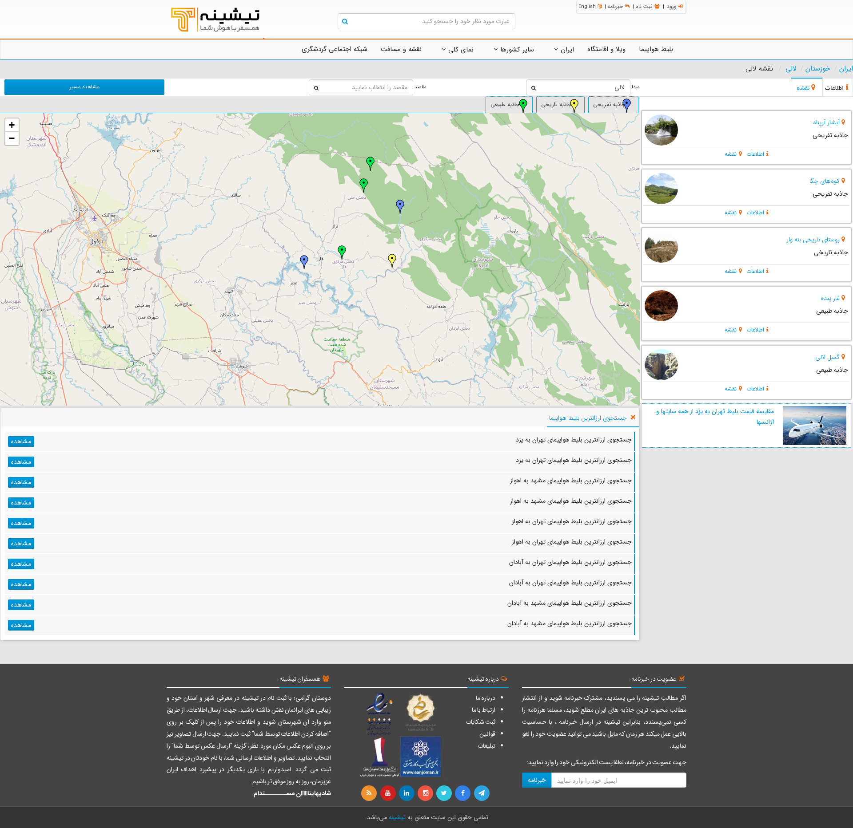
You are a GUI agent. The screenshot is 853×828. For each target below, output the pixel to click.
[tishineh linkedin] (407, 793)
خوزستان (817, 68)
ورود (672, 6)
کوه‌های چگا (824, 181)
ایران (566, 49)
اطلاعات (755, 154)
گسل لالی (827, 357)
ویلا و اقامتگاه (606, 49)
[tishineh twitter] (444, 793)
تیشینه (397, 817)
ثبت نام (644, 6)
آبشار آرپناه (826, 122)
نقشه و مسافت (401, 49)
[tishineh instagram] (426, 793)
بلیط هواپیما (656, 49)
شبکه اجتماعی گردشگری (334, 49)
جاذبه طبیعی (505, 104)
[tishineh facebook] (463, 793)
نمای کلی (460, 49)
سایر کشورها (516, 49)
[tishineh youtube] (388, 793)
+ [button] (12, 124)
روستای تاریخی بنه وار (813, 239)
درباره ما (485, 698)
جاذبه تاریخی (556, 104)
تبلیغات (486, 746)
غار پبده (830, 298)
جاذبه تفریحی (609, 104)
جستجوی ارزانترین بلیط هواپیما (588, 418)
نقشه (731, 154)
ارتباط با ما (483, 710)
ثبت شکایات (480, 722)
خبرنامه (615, 6)
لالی (791, 68)
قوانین (487, 734)
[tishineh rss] (370, 793)
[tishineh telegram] (482, 793)
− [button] (12, 138)
